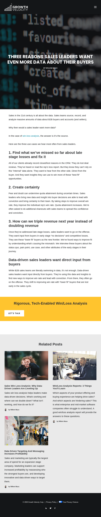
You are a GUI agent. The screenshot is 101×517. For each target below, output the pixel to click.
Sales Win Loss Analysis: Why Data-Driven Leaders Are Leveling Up (23, 387)
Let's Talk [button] (14, 313)
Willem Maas (52, 68)
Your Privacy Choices (70, 502)
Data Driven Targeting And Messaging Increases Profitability (24, 452)
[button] (95, 7)
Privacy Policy (51, 502)
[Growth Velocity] (16, 7)
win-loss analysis (31, 136)
